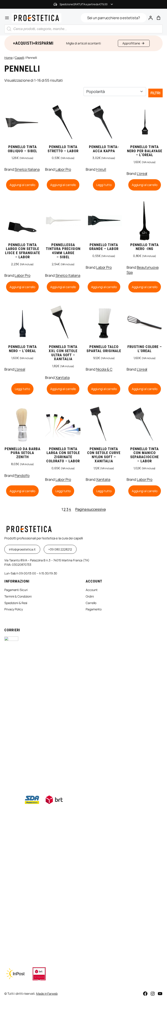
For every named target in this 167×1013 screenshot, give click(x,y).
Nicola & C (104, 369)
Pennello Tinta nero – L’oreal (22, 349)
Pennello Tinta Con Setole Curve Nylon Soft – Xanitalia (103, 455)
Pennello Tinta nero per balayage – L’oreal (144, 151)
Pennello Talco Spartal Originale (104, 349)
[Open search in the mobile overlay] (83, 29)
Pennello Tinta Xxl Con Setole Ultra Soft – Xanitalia (63, 353)
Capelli (19, 58)
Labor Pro (63, 169)
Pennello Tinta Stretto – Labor (63, 149)
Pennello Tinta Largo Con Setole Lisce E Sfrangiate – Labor (22, 251)
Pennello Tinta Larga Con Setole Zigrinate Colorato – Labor (63, 455)
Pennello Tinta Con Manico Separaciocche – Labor (144, 455)
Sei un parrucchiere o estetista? (113, 17)
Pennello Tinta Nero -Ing (144, 247)
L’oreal (142, 173)
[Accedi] (151, 18)
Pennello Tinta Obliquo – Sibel (22, 149)
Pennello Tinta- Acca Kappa (104, 149)
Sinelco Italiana (27, 169)
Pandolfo (22, 475)
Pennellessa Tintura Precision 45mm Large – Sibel (63, 251)
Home (8, 58)
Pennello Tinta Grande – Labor (104, 247)
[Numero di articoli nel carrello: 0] (159, 18)
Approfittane (131, 43)
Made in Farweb (47, 993)
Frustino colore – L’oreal (144, 349)
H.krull (101, 169)
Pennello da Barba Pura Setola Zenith (22, 453)
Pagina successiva (90, 509)
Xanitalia (62, 377)
